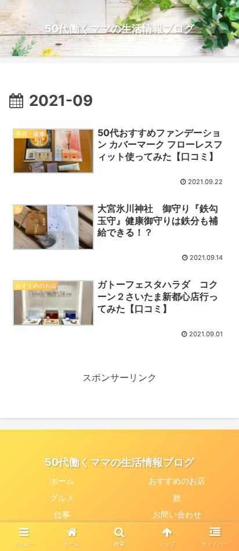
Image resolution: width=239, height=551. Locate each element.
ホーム (62, 481)
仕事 (62, 514)
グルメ (62, 497)
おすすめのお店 (177, 481)
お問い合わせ (177, 514)
